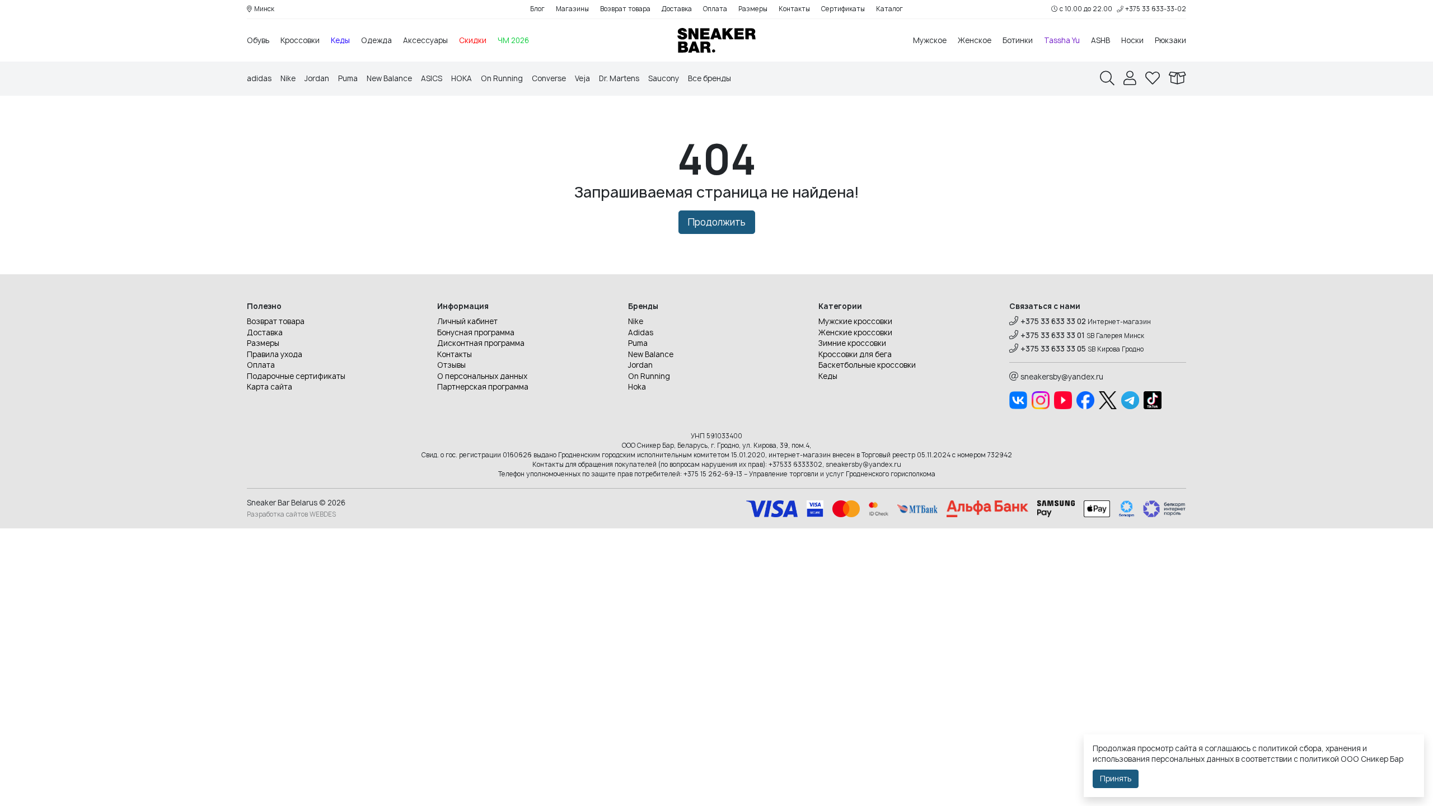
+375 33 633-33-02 (1155, 8)
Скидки (472, 40)
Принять (1115, 779)
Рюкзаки (1170, 40)
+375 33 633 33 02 (1053, 321)
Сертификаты (843, 8)
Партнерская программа (482, 387)
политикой (1319, 759)
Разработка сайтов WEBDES (291, 514)
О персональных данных (482, 376)
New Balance (389, 78)
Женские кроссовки (855, 332)
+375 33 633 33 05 (1053, 349)
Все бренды (709, 78)
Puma (348, 78)
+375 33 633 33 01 (1052, 335)
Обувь (258, 40)
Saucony (663, 78)
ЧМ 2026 (513, 40)
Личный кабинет (467, 321)
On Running (502, 78)
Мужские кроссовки (855, 321)
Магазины (572, 8)
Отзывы (451, 365)
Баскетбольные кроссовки (867, 365)
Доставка (677, 8)
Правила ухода (274, 354)
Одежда (376, 40)
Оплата (715, 8)
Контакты (794, 8)
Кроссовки (300, 40)
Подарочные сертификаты (296, 376)
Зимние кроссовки (852, 343)
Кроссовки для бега (855, 354)
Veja (582, 78)
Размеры (752, 8)
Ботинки (1018, 40)
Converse (549, 78)
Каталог (889, 8)
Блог (537, 8)
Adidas (640, 332)
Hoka (637, 387)
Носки (1132, 40)
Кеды (340, 40)
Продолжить (717, 222)
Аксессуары (425, 40)
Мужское (930, 40)
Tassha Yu (1062, 40)
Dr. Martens (619, 78)
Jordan (317, 78)
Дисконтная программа (481, 343)
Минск (264, 8)
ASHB (1100, 40)
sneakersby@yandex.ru (1061, 377)
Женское (974, 40)
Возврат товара (625, 8)
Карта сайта (269, 387)
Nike (288, 78)
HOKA (461, 78)
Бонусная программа (475, 332)
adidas (259, 78)
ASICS (431, 78)
